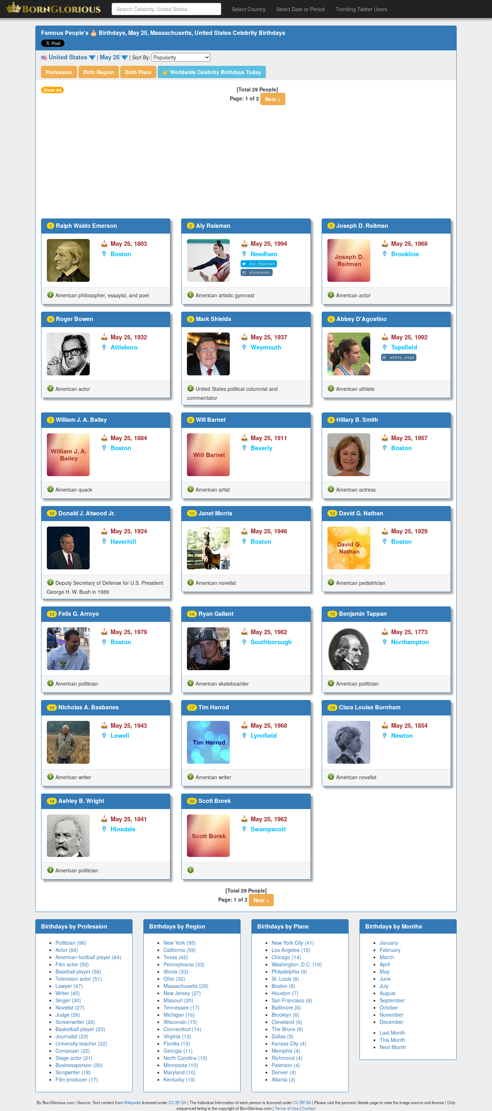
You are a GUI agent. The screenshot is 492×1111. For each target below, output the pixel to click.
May (384, 971)
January (389, 942)
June (385, 978)
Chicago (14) (286, 957)
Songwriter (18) (73, 1072)
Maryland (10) (180, 1072)
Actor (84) (66, 949)
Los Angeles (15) (291, 949)
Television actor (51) (78, 978)
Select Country (248, 9)
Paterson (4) (286, 1065)
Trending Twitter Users (361, 9)
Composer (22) (72, 1050)
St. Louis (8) (285, 978)
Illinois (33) (176, 971)
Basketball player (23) (80, 1029)
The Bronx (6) (287, 1029)
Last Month (392, 1032)
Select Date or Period (300, 9)
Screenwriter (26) (75, 1021)
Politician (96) (70, 942)
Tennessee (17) (182, 1007)
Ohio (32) (174, 978)
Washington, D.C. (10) (297, 964)
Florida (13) (177, 1043)
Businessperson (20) (79, 1065)
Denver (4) (284, 1072)
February (390, 949)
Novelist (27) (69, 1007)
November (391, 1014)
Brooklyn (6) (285, 1014)
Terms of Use (287, 1108)
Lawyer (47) (69, 985)
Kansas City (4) (289, 1043)
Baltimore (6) (286, 1007)
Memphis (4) (286, 1050)
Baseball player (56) (78, 971)
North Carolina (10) (185, 1057)
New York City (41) (293, 942)
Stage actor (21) (74, 1057)
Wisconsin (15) (180, 1021)
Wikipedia (132, 1102)
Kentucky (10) (179, 1079)
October (389, 1007)
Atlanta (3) (283, 1079)
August (387, 993)
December (391, 1021)
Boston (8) (283, 985)
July (384, 985)
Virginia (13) (177, 1036)
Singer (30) (68, 1000)
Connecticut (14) (182, 1029)
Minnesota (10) (181, 1065)
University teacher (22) (81, 1043)
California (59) (180, 949)
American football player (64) (88, 957)
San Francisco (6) (292, 1000)
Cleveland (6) (287, 1021)
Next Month (393, 1047)
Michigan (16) (179, 1014)
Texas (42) (176, 957)
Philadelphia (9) (289, 971)
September (392, 1000)
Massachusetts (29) (186, 985)
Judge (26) (67, 1014)
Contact (309, 1108)
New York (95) (180, 942)
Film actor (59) (72, 964)
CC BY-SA (177, 1102)
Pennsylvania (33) (184, 964)
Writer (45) (67, 993)
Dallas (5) (283, 1036)
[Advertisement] (246, 164)
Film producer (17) (76, 1079)
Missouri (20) (178, 1000)
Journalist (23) (71, 1036)
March (387, 957)
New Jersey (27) (182, 993)
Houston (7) (285, 993)
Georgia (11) (178, 1050)
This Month (392, 1039)
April (385, 964)
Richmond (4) (287, 1057)
